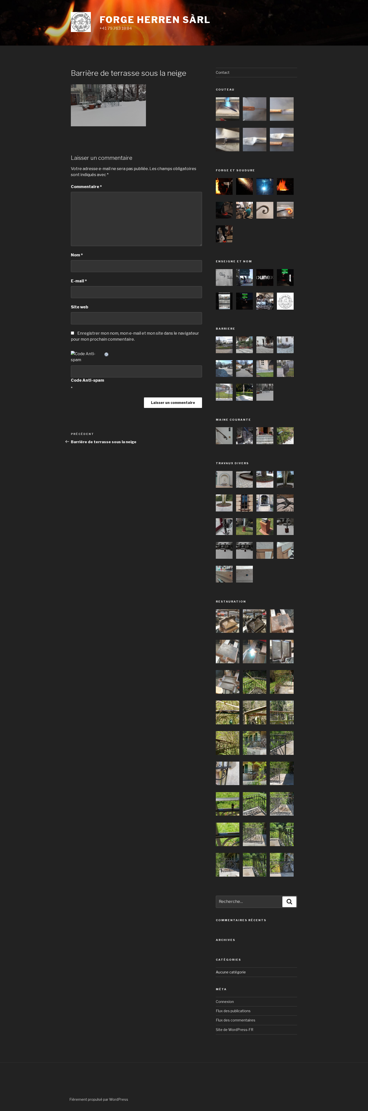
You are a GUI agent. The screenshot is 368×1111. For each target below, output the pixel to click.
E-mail (79, 281)
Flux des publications (233, 1011)
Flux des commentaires (235, 1020)
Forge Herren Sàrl (155, 19)
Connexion (225, 1001)
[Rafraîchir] (106, 353)
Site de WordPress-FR (234, 1029)
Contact (223, 72)
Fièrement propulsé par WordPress (98, 1099)
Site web (79, 307)
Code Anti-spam (87, 380)
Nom (77, 255)
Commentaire (86, 186)
